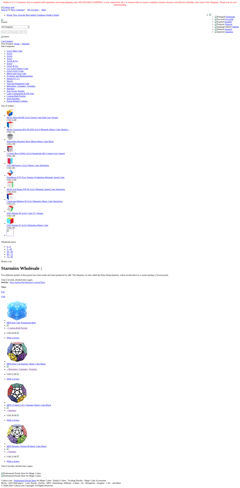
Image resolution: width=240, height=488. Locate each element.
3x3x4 (9, 56)
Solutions (41, 15)
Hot (23, 282)
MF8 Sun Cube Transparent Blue (21, 323)
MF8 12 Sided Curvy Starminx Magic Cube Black (29, 405)
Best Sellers (31, 15)
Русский (229, 19)
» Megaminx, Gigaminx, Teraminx (22, 369)
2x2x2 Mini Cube (14, 51)
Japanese (229, 32)
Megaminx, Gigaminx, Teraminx (21, 86)
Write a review (13, 338)
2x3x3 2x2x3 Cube (15, 71)
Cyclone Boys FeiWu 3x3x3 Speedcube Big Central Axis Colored (36, 153)
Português (230, 17)
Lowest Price (39, 282)
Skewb (10, 81)
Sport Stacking (13, 98)
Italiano (235, 27)
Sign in (4, 10)
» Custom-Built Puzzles (17, 328)
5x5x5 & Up (12, 66)
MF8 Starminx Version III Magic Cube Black (26, 446)
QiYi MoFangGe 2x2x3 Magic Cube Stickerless (28, 165)
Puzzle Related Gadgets (17, 101)
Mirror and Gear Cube (16, 73)
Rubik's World (52, 15)
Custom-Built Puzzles (16, 96)
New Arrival (15, 282)
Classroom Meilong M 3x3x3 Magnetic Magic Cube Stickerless (34, 201)
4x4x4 (9, 63)
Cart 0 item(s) (7, 41)
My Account (32, 10)
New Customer (17, 10)
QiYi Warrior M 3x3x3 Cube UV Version (25, 213)
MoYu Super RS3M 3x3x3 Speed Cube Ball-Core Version (32, 117)
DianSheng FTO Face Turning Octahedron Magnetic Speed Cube (35, 177)
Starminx (26, 44)
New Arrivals (19, 15)
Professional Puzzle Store (25, 480)
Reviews (29, 282)
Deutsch (228, 29)
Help (44, 10)
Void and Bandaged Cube (18, 83)
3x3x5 (9, 58)
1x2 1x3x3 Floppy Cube (17, 68)
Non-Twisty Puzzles (15, 91)
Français (228, 24)
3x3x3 (9, 53)
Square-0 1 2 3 (13, 78)
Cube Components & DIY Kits (20, 93)
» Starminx (11, 410)
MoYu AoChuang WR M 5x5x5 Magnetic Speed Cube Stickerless (36, 189)
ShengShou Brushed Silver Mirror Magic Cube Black (30, 141)
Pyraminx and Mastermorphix (20, 76)
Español (228, 22)
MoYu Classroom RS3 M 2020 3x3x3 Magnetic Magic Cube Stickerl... (38, 129)
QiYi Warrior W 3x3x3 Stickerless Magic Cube (27, 225)
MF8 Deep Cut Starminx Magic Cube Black (26, 364)
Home (9, 15)
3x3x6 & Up (12, 61)
